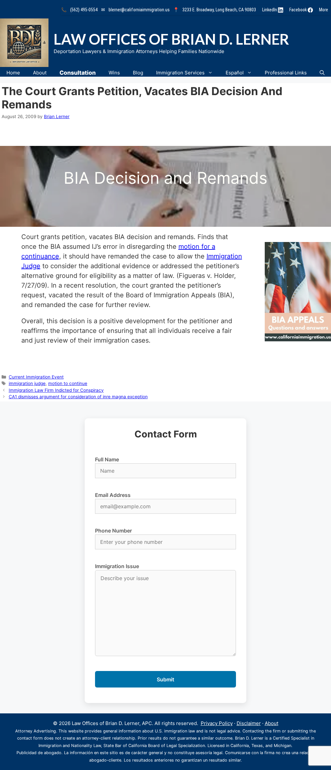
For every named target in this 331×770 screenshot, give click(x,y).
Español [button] (235, 73)
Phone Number (113, 530)
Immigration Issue (117, 566)
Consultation (77, 72)
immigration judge (27, 383)
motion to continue (67, 383)
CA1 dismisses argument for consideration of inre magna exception (78, 396)
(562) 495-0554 (84, 9)
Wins (114, 73)
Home (13, 73)
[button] (322, 73)
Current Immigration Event (36, 377)
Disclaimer (249, 723)
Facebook (298, 9)
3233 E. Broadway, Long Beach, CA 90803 (219, 9)
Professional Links (286, 73)
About (40, 73)
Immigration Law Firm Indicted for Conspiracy (56, 390)
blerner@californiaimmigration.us (139, 9)
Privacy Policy (217, 723)
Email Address (113, 495)
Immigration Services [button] (180, 73)
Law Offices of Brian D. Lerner (171, 39)
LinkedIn (270, 9)
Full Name (107, 459)
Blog (138, 73)
